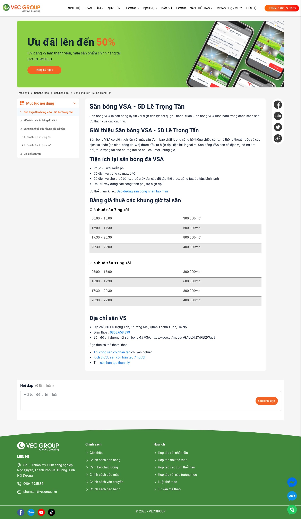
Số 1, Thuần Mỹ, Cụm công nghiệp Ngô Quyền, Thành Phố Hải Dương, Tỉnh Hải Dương (46, 470)
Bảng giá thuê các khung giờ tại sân (44, 128)
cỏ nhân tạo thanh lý (115, 363)
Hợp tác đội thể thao (172, 460)
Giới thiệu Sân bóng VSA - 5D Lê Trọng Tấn (48, 112)
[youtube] (41, 512)
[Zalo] (292, 496)
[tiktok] (51, 512)
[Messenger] (292, 482)
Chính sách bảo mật (104, 475)
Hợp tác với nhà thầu (173, 453)
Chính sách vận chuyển (106, 482)
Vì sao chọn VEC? (229, 8)
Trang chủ (23, 92)
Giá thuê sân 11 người (39, 145)
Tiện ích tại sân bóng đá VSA (40, 120)
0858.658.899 (120, 332)
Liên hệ (251, 8)
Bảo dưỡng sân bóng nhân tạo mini (142, 191)
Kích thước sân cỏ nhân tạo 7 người (119, 357)
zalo (278, 116)
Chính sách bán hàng (105, 460)
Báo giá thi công (173, 8)
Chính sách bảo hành (105, 489)
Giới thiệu (75, 8)
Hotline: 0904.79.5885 (282, 8)
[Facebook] (278, 105)
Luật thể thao (167, 482)
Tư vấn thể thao (169, 489)
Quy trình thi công (122, 8)
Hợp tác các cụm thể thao (176, 467)
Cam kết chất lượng (104, 467)
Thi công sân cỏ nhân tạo (112, 352)
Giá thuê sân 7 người (39, 137)
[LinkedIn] (278, 138)
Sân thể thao (200, 8)
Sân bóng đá (61, 92)
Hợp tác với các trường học (177, 475)
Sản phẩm (93, 8)
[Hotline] (292, 509)
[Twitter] (278, 127)
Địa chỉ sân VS (32, 153)
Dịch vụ (148, 8)
